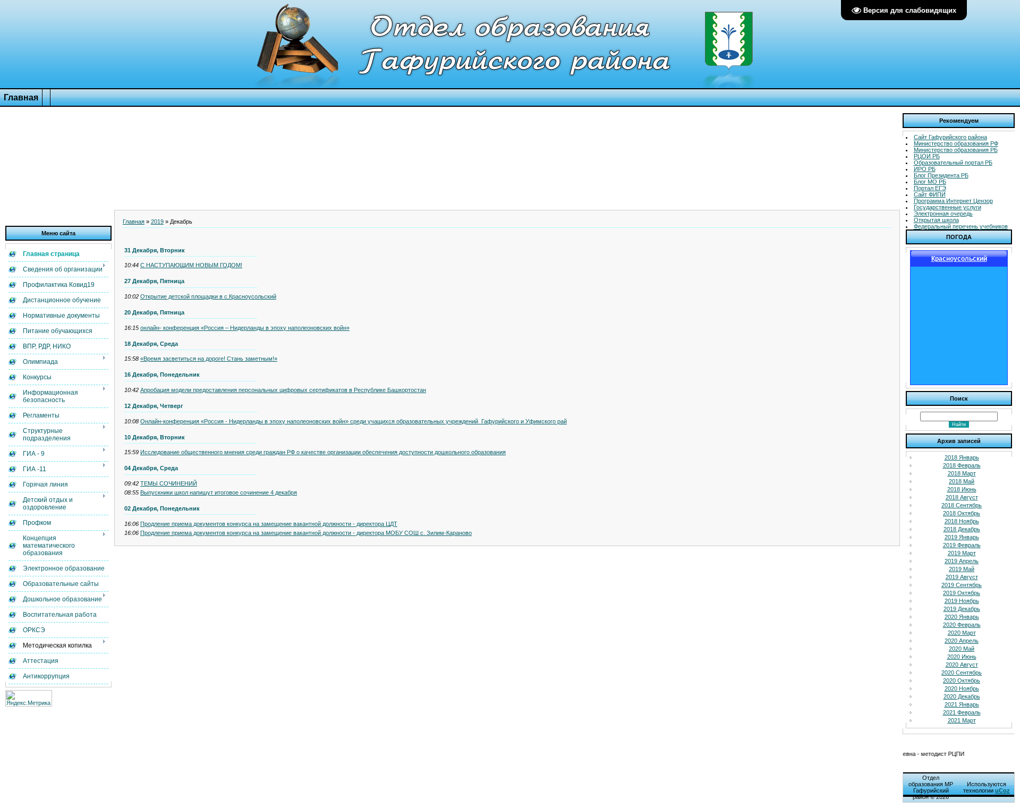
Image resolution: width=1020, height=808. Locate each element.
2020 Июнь (961, 656)
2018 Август (962, 497)
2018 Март (962, 473)
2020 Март (962, 633)
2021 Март (962, 720)
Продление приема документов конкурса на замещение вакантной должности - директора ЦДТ (268, 524)
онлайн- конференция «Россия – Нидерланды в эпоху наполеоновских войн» (245, 328)
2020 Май (961, 648)
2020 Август (962, 664)
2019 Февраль (962, 545)
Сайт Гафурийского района (950, 137)
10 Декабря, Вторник (154, 437)
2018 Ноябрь (962, 521)
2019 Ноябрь (962, 601)
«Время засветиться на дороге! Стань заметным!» (208, 358)
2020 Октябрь (961, 680)
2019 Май (961, 569)
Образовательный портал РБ (953, 162)
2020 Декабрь (962, 696)
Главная (133, 221)
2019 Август (962, 577)
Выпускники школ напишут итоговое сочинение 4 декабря (218, 492)
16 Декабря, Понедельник (162, 374)
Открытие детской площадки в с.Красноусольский (208, 296)
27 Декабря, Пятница (154, 281)
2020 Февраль (962, 625)
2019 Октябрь (961, 593)
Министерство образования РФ (956, 143)
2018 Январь (962, 457)
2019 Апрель (962, 561)
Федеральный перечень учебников (961, 226)
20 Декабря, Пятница (154, 312)
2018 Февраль (962, 465)
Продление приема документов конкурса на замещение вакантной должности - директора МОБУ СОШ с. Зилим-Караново (306, 533)
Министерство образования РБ (956, 150)
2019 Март (962, 553)
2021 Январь (962, 704)
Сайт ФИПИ (930, 194)
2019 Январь (962, 537)
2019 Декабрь (962, 609)
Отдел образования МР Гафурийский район (930, 787)
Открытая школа (936, 220)
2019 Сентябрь (961, 585)
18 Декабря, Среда (151, 344)
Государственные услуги (947, 207)
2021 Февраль (962, 712)
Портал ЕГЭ (930, 188)
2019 (157, 221)
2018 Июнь (961, 489)
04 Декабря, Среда (151, 468)
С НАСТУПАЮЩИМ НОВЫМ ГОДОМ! (191, 265)
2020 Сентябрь (961, 672)
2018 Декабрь (962, 529)
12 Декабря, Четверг (153, 406)
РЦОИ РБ (927, 156)
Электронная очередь (943, 213)
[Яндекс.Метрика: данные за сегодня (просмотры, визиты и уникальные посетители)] (28, 698)
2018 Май (961, 481)
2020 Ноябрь (962, 688)
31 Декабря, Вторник (154, 250)
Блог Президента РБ (941, 175)
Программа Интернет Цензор (953, 201)
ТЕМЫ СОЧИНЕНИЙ (168, 483)
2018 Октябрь (961, 513)
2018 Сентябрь (961, 505)
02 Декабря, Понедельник (162, 508)
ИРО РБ (925, 169)
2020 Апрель (962, 640)
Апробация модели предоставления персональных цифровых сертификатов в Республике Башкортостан (283, 390)
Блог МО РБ (930, 181)
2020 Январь (962, 617)
